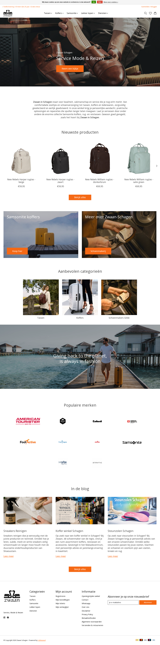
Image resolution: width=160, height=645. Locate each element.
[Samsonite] (132, 442)
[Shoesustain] (62, 463)
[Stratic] (97, 463)
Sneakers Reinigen (15, 531)
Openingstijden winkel (91, 596)
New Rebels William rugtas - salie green (138, 181)
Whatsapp (86, 603)
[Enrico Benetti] (132, 421)
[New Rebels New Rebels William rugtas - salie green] (139, 158)
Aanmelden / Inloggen (149, 7)
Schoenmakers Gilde (119, 317)
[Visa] (153, 640)
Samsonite (34, 603)
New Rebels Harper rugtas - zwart (60, 181)
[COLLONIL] (97, 421)
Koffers (80, 317)
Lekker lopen (35, 607)
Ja (94, 2)
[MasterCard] (141, 640)
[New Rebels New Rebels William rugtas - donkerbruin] (100, 158)
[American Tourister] (28, 421)
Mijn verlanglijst (62, 607)
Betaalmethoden (89, 618)
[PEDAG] (97, 442)
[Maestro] (149, 640)
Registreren (60, 596)
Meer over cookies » (111, 2)
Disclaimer (86, 610)
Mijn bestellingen (63, 599)
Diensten (33, 610)
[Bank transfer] (145, 640)
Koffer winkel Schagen (69, 531)
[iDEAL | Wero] (137, 640)
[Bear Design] (62, 421)
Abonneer (148, 602)
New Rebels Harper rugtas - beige (21, 181)
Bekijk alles (80, 197)
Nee (99, 2)
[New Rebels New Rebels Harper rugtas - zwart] (60, 158)
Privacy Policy (87, 614)
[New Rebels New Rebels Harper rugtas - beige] (21, 158)
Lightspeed (42, 640)
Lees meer (9, 556)
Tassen (40, 317)
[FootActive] (28, 442)
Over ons (85, 607)
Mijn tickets (60, 603)
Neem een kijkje (70, 68)
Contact (85, 599)
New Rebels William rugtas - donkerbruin (99, 181)
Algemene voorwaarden (92, 621)
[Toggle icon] (145, 13)
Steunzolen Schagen (121, 531)
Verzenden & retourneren (92, 625)
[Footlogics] (62, 442)
